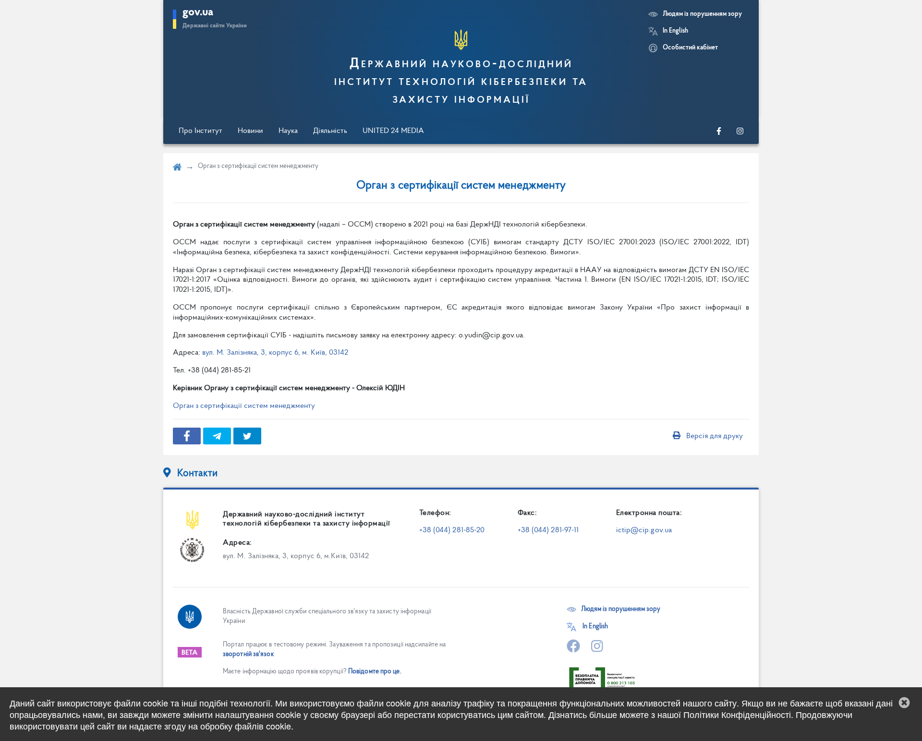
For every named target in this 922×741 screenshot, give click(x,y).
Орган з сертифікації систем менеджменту (244, 406)
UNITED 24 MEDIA (393, 131)
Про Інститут (200, 131)
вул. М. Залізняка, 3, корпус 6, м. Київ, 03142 (275, 353)
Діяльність (330, 131)
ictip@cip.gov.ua (644, 530)
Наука (288, 131)
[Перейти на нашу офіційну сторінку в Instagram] (740, 131)
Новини (250, 131)
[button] (904, 702)
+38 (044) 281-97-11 (548, 530)
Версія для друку (714, 436)
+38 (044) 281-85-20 (452, 530)
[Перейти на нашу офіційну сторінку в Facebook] (719, 131)
